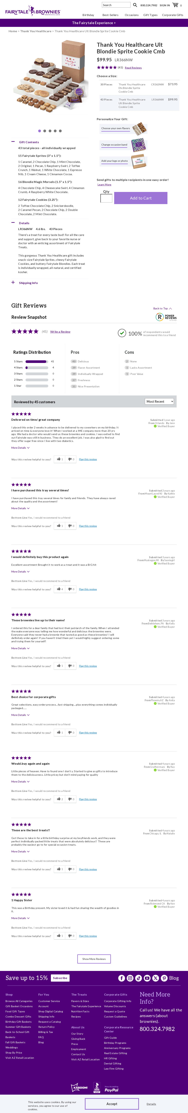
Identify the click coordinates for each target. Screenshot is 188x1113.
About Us (78, 1027)
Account (43, 1006)
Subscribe (60, 978)
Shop (9, 994)
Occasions (132, 15)
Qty (106, 192)
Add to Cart (141, 197)
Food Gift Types (15, 1011)
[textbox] (116, 5)
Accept (111, 1104)
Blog (174, 978)
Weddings (12, 1047)
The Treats (79, 994)
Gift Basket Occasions (19, 1006)
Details (151, 1103)
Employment (78, 1049)
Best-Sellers (110, 15)
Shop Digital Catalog (50, 1011)
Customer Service (49, 1001)
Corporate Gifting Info (117, 1001)
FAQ (41, 1037)
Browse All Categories (19, 1001)
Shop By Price (14, 1052)
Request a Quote (114, 1011)
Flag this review (88, 459)
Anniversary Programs (117, 1048)
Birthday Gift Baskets (19, 1021)
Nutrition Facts (80, 1011)
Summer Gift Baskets (18, 1026)
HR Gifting (110, 1058)
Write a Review (60, 331)
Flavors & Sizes (80, 1001)
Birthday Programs (115, 1042)
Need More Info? (155, 998)
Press (74, 1043)
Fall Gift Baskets (15, 1042)
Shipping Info (46, 1016)
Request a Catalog (49, 1021)
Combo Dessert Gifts (18, 1016)
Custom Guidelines (115, 1016)
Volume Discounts (115, 1006)
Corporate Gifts (172, 15)
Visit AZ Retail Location (20, 1057)
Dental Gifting (112, 1063)
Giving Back (78, 1038)
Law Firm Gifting (114, 1068)
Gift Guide (110, 1037)
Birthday (88, 15)
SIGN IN (165, 5)
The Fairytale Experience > (94, 23)
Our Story (77, 1033)
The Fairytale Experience (86, 1006)
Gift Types (150, 15)
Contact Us (78, 1054)
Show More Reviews (94, 958)
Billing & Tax (45, 1032)
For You (43, 994)
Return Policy (46, 1026)
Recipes (76, 1016)
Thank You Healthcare (36, 31)
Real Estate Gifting (115, 1053)
